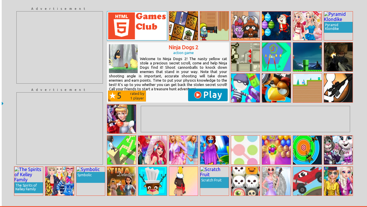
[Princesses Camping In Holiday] (338, 181)
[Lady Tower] (183, 181)
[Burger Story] (152, 181)
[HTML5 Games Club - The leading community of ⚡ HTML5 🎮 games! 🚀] (137, 26)
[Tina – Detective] (121, 181)
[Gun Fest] (245, 88)
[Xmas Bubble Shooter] (276, 26)
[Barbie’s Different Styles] (59, 181)
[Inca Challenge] (183, 26)
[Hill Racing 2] (307, 181)
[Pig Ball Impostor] (307, 88)
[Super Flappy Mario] (307, 57)
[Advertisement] (60, 47)
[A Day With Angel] (276, 181)
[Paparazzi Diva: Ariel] (152, 150)
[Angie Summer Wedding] (338, 150)
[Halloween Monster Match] (245, 181)
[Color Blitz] (245, 150)
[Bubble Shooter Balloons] (276, 150)
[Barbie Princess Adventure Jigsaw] (183, 150)
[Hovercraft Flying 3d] (276, 57)
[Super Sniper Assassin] (338, 88)
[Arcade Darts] (307, 150)
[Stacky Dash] (121, 150)
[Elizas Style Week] (307, 26)
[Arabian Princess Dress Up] (214, 150)
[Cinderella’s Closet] (121, 119)
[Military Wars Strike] (338, 57)
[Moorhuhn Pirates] (276, 88)
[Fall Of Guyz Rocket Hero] (214, 26)
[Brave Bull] (245, 26)
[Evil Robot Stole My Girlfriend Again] (245, 57)
